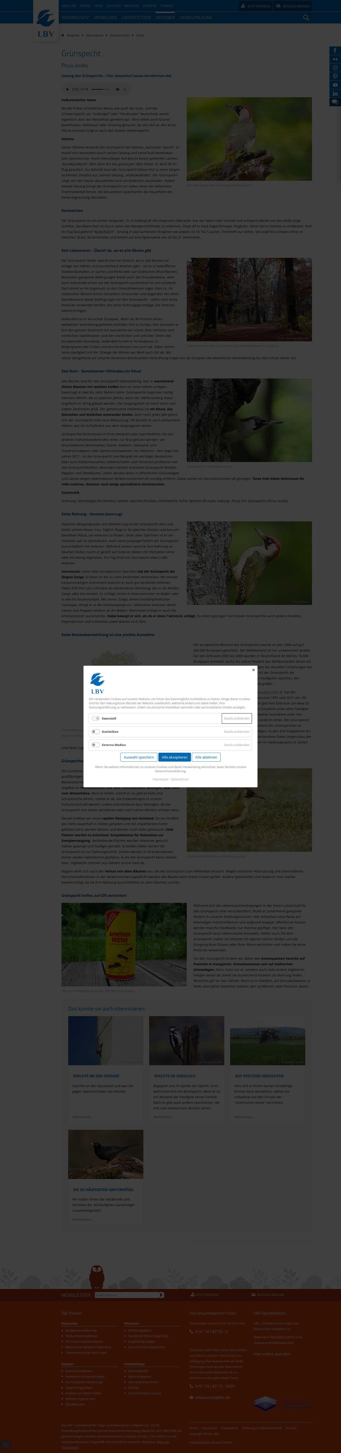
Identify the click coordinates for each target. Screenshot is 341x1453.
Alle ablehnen (206, 757)
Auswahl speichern (139, 757)
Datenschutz (180, 779)
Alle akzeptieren (174, 757)
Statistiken (110, 732)
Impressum (160, 779)
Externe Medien (114, 745)
